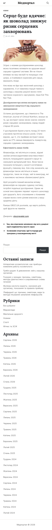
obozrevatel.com (21, 216)
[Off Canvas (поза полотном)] (4, 3)
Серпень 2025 (10, 411)
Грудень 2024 (9, 459)
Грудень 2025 (9, 387)
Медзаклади (9, 310)
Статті (6, 322)
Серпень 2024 (10, 483)
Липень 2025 (9, 417)
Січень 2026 (9, 382)
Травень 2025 (9, 429)
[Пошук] (48, 3)
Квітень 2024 (9, 507)
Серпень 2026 (10, 340)
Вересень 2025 (10, 405)
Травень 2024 (9, 501)
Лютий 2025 (9, 447)
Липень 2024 (9, 489)
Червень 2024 (10, 495)
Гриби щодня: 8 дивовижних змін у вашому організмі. (24, 272)
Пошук (6, 244)
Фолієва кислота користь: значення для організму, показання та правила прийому (23, 287)
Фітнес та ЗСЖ (10, 326)
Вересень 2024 (10, 477)
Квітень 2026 (9, 364)
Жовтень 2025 (10, 399)
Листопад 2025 (10, 394)
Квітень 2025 (9, 435)
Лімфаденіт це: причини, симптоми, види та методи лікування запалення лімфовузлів (23, 293)
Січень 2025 (9, 453)
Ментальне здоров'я (13, 314)
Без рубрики (9, 305)
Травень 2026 (9, 358)
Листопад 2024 (10, 465)
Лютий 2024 (9, 513)
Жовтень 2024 (10, 471)
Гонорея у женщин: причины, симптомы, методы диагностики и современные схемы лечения (24, 279)
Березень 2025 (10, 441)
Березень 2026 (10, 370)
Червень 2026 (10, 352)
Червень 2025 (10, 423)
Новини (5, 11)
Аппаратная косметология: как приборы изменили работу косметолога (22, 265)
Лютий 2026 (9, 376)
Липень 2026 (9, 346)
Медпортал (26, 2)
